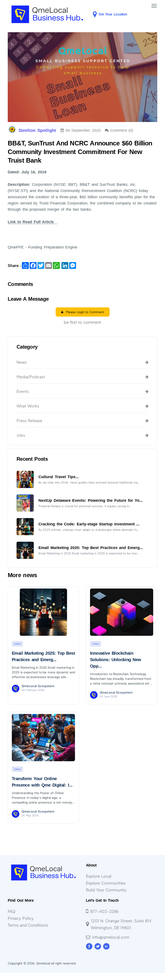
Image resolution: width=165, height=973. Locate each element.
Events (23, 391)
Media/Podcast (31, 376)
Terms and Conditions (28, 925)
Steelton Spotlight (37, 130)
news (17, 643)
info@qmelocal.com (110, 937)
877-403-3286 (104, 911)
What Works (28, 405)
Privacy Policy (21, 918)
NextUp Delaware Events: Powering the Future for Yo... (90, 500)
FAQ (11, 911)
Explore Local (98, 876)
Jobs (21, 435)
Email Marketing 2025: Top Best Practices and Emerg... (90, 548)
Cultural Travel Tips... (58, 477)
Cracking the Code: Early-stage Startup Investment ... (88, 524)
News (22, 362)
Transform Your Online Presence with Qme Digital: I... (42, 781)
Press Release (29, 420)
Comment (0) (121, 130)
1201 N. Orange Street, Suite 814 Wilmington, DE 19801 (121, 924)
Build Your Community (106, 889)
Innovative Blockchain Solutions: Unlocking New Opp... (115, 659)
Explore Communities (105, 882)
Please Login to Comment (83, 312)
